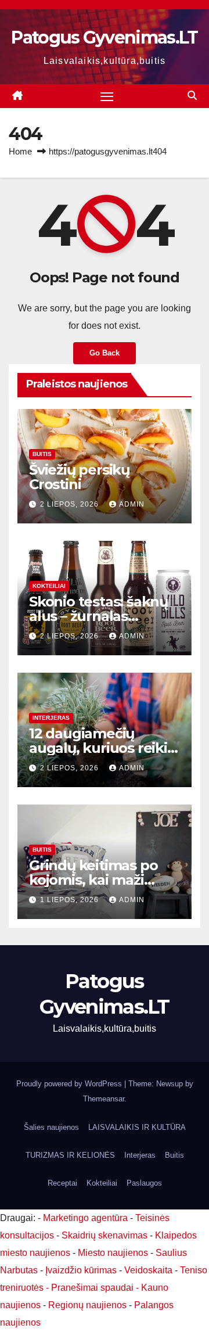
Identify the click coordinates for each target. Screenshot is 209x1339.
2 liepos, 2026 (70, 504)
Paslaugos (144, 1183)
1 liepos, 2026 (70, 900)
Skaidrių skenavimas (104, 1235)
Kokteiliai (49, 586)
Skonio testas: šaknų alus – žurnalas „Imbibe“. (98, 616)
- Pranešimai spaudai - (93, 1288)
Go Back (104, 353)
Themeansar (103, 1098)
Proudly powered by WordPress (70, 1083)
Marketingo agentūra (85, 1218)
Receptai (62, 1183)
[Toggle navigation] (107, 96)
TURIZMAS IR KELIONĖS (70, 1155)
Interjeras (51, 718)
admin (132, 504)
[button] (192, 95)
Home (20, 151)
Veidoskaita (148, 1270)
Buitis (42, 454)
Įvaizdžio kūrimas (81, 1270)
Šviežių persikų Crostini (79, 477)
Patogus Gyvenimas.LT (104, 37)
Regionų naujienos (87, 1305)
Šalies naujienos (51, 1127)
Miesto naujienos (113, 1253)
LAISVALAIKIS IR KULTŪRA (137, 1127)
